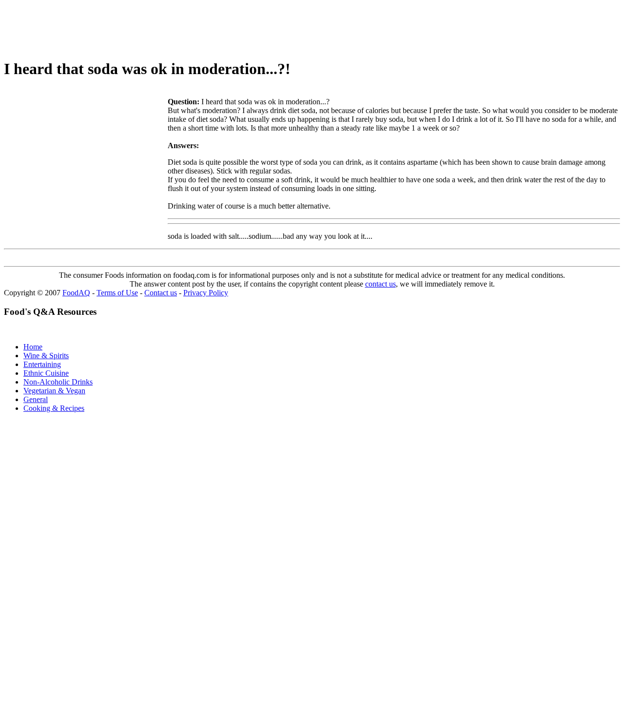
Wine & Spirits (46, 355)
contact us (380, 284)
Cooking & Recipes (53, 408)
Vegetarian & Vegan (54, 390)
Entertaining (42, 364)
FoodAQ (76, 293)
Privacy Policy (205, 293)
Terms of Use (117, 293)
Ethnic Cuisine (46, 373)
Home (32, 347)
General (35, 399)
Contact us (160, 293)
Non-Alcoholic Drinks (58, 382)
